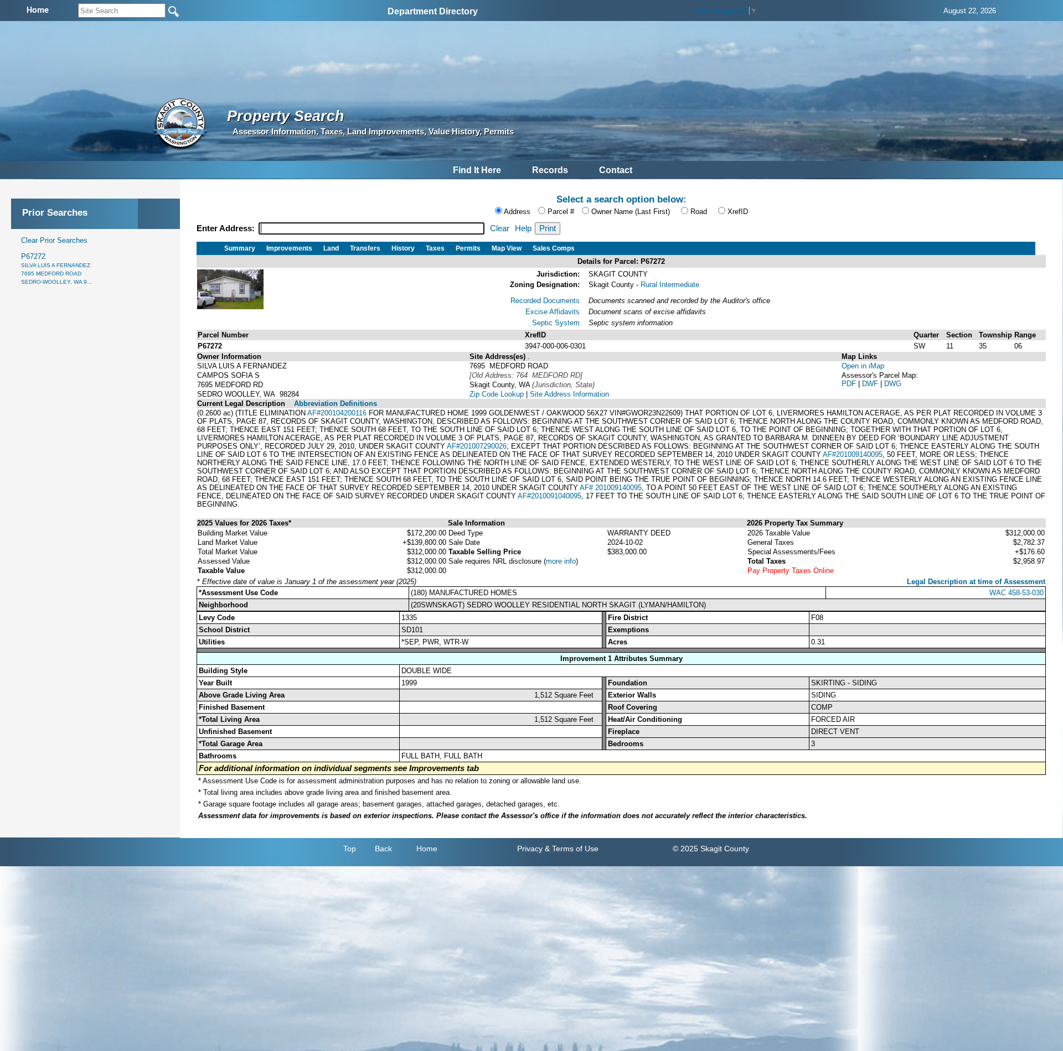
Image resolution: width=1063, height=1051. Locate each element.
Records (550, 170)
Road (698, 211)
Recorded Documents (545, 300)
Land (331, 248)
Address (517, 211)
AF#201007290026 (477, 446)
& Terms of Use (571, 848)
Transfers (365, 248)
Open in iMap (863, 366)
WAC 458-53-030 (1016, 593)
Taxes (435, 248)
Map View (507, 248)
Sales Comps (554, 248)
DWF (871, 383)
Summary (239, 248)
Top (349, 848)
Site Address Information (569, 394)
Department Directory (433, 11)
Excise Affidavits (552, 312)
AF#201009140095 (853, 454)
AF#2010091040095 (549, 496)
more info (561, 561)
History (403, 248)
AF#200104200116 (337, 413)
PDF (850, 383)
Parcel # (561, 211)
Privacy (530, 848)
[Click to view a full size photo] (230, 307)
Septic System (556, 323)
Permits (468, 248)
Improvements (289, 248)
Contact (615, 170)
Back (383, 848)
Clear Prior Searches (54, 240)
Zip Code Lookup (496, 394)
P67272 (56, 268)
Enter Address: (227, 228)
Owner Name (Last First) (630, 211)
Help (523, 228)
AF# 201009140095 (611, 487)
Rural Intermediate (670, 284)
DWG (892, 383)
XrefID (737, 211)
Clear (499, 228)
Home (426, 848)
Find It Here (477, 170)
